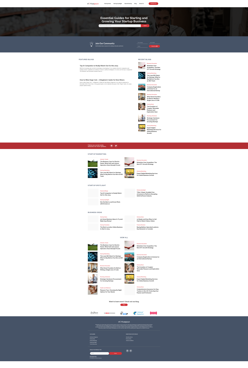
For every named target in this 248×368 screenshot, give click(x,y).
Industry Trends (104, 159)
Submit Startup (128, 3)
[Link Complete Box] (107, 68)
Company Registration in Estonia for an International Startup (154, 88)
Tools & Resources (93, 344)
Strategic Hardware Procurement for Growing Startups (153, 119)
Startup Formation (104, 225)
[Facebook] (111, 145)
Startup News (150, 104)
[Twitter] (116, 145)
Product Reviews (141, 225)
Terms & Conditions (129, 340)
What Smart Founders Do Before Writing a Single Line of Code (154, 98)
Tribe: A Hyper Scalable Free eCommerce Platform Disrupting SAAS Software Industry (147, 194)
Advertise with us (129, 337)
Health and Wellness (105, 287)
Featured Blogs (104, 191)
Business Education (152, 63)
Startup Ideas (107, 3)
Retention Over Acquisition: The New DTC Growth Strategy (153, 67)
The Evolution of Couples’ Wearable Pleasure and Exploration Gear (148, 269)
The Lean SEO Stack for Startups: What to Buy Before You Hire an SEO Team (111, 174)
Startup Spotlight (117, 3)
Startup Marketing (151, 73)
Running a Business (152, 115)
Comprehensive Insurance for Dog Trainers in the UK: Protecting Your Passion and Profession (147, 291)
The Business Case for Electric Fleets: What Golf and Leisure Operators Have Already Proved (110, 163)
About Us (141, 3)
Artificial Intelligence (94, 337)
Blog (135, 3)
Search (145, 25)
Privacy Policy (128, 338)
